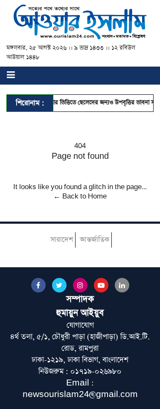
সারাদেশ (61, 240)
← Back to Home (80, 196)
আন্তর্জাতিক (94, 240)
